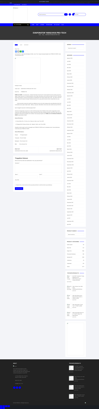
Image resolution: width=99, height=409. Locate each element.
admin (21, 44)
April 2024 (69, 146)
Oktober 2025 (69, 89)
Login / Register (17, 4)
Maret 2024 (69, 149)
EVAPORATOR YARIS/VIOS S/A (56, 150)
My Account (57, 24)
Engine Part (69, 250)
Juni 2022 (69, 183)
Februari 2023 (69, 174)
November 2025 (70, 86)
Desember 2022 (70, 180)
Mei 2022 (69, 186)
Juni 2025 (69, 102)
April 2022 (69, 189)
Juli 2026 (68, 61)
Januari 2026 (69, 80)
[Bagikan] (6, 406)
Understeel (69, 263)
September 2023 (70, 164)
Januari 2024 (69, 155)
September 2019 (70, 221)
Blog (63, 24)
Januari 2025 (69, 117)
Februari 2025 (69, 114)
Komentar (17, 163)
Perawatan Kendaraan (71, 254)
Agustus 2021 (69, 215)
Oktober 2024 (69, 127)
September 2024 (70, 130)
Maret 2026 (69, 73)
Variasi (68, 266)
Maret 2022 (69, 193)
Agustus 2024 (69, 133)
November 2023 (70, 161)
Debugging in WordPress (28, 2)
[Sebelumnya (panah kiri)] (1, 408)
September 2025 (70, 92)
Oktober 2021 (69, 208)
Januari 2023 (69, 177)
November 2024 (70, 124)
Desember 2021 (70, 202)
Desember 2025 (70, 83)
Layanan (42, 24)
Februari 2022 (69, 196)
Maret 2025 (69, 111)
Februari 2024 (69, 152)
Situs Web (17, 179)
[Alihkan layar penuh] (4, 406)
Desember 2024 (70, 120)
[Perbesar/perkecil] (1, 406)
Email (40, 174)
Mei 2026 (69, 67)
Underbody (69, 260)
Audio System (69, 244)
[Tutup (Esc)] (9, 406)
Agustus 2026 (69, 58)
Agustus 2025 (69, 95)
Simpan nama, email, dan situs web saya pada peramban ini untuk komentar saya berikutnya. (34, 184)
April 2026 (69, 70)
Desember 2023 (70, 158)
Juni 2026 (69, 64)
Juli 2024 (68, 136)
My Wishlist (24, 4)
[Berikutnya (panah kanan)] (4, 408)
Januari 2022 (69, 199)
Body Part (69, 247)
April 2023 (69, 171)
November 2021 (70, 205)
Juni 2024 (69, 139)
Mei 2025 (69, 105)
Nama (16, 174)
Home (33, 24)
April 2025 (69, 108)
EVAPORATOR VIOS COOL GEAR (21, 150)
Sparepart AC (69, 257)
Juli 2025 (68, 99)
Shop (37, 24)
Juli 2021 (68, 218)
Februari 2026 (69, 77)
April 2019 (69, 224)
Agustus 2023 (69, 168)
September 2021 (70, 211)
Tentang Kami (49, 24)
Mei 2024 (69, 142)
